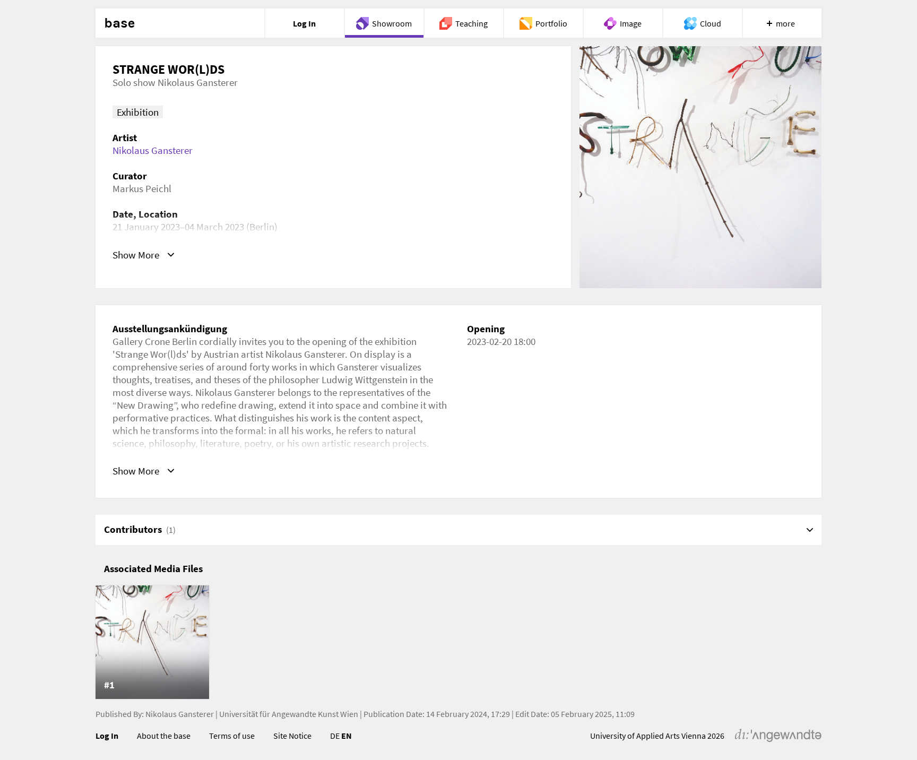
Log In (107, 735)
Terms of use (232, 735)
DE (335, 735)
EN (346, 735)
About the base (164, 735)
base (119, 23)
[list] (458, 642)
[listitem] (152, 642)
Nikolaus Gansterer (153, 150)
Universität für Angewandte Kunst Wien (288, 714)
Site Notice (292, 735)
